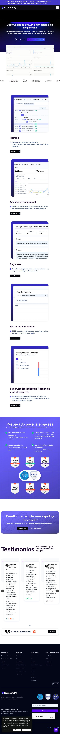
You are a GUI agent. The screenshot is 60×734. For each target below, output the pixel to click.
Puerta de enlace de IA (6, 656)
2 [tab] (30, 625)
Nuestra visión (19, 662)
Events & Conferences (36, 665)
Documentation (34, 656)
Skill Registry (34, 680)
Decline (17, 729)
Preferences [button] (9, 726)
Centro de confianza (21, 671)
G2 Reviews (48, 662)
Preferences (7, 729)
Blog (32, 659)
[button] (57, 7)
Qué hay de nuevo (20, 668)
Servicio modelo (5, 665)
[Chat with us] (56, 730)
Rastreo (3, 668)
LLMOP (3, 662)
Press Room (49, 665)
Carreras (18, 659)
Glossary (33, 677)
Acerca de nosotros (21, 656)
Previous (2, 591)
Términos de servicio (21, 665)
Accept (26, 729)
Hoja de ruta (19, 674)
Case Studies (49, 656)
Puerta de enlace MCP (6, 659)
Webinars (33, 668)
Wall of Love (49, 659)
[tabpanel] (17, 590)
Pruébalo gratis (20, 40)
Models (32, 674)
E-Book (33, 662)
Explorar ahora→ (42, 3)
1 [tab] (29, 625)
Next (57, 591)
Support (33, 671)
